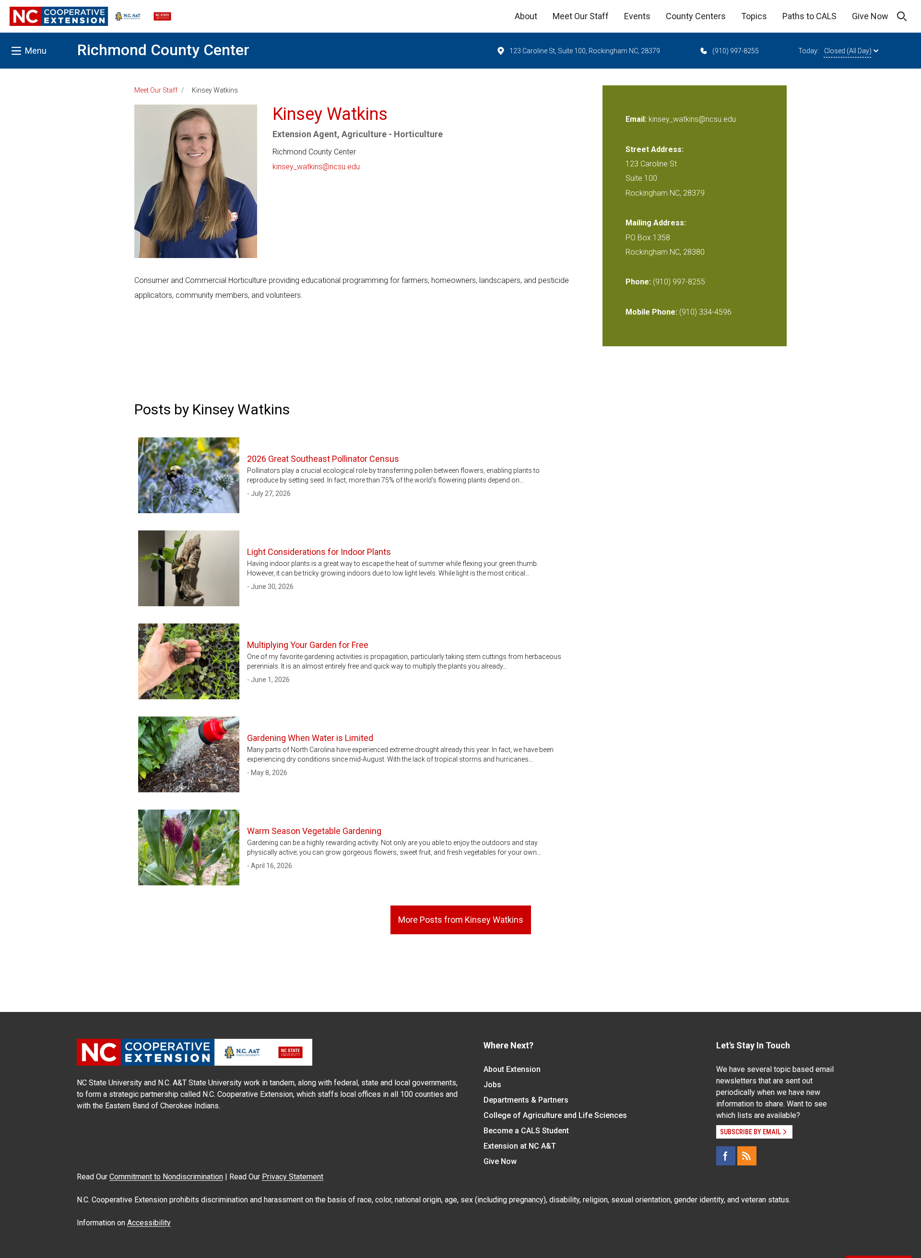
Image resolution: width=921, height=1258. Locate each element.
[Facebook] (725, 1155)
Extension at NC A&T (520, 1146)
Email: (637, 119)
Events (637, 16)
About (526, 16)
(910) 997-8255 (735, 51)
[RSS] (746, 1155)
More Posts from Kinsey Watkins (460, 920)
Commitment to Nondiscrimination (166, 1176)
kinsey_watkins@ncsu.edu (316, 166)
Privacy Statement (292, 1176)
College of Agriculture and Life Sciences (555, 1115)
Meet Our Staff (581, 16)
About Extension (512, 1069)
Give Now (870, 16)
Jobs (492, 1084)
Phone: (638, 281)
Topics (754, 16)
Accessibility (149, 1222)
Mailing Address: (656, 222)
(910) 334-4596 (705, 312)
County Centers (696, 16)
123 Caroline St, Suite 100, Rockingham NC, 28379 (584, 51)
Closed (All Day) (848, 51)
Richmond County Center (163, 50)
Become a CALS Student (526, 1130)
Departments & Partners (526, 1100)
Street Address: (655, 149)
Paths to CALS (809, 16)
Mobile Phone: (651, 312)
